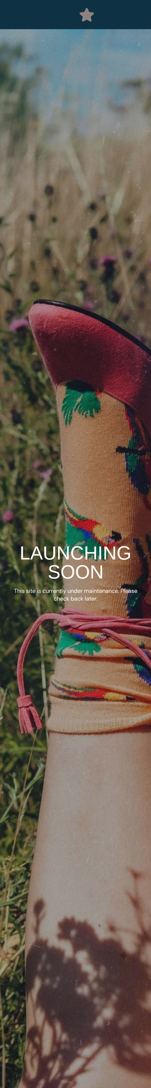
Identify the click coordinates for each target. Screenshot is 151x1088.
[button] (86, 14)
